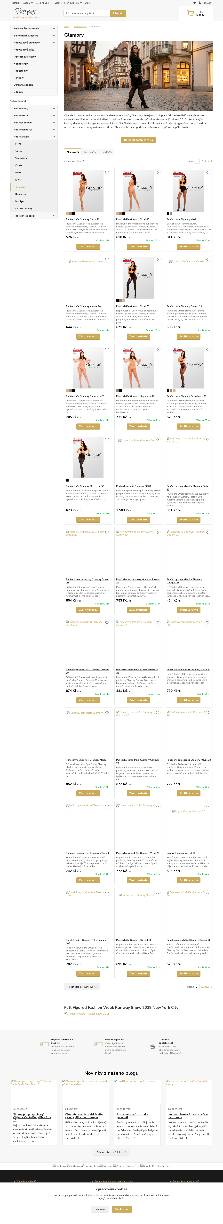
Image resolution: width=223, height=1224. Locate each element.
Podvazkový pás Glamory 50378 (133, 486)
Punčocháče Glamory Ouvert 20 (184, 306)
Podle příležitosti (24, 215)
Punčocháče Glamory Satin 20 (82, 219)
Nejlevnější (90, 152)
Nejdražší (107, 152)
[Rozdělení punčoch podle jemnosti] (137, 1092)
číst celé (32, 1141)
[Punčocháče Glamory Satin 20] (88, 192)
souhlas (96, 1195)
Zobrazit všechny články (109, 1152)
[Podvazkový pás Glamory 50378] (138, 459)
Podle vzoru (21, 115)
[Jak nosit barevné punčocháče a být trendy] (189, 1092)
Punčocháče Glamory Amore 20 (83, 306)
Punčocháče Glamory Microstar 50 (85, 486)
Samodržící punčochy (26, 35)
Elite (18, 179)
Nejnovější (73, 152)
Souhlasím (121, 1209)
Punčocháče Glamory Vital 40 (132, 219)
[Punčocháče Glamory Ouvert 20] (189, 279)
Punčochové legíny (25, 56)
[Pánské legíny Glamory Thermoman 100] (88, 913)
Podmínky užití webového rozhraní (114, 1181)
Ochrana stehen (23, 84)
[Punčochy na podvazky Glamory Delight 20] (189, 552)
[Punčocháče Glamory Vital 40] (138, 192)
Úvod (66, 26)
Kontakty (16, 2)
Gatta (18, 151)
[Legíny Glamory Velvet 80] (189, 826)
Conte (18, 165)
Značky (26, 2)
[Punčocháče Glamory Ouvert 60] (138, 913)
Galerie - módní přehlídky (67, 2)
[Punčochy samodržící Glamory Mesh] (88, 733)
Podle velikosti (23, 129)
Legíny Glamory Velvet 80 (181, 853)
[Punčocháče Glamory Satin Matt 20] (189, 369)
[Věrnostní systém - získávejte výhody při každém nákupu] (85, 1092)
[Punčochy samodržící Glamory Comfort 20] (88, 642)
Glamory (20, 187)
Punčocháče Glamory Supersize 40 (135, 396)
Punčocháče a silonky (26, 28)
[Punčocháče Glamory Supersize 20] (88, 369)
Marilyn (19, 201)
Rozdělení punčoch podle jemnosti (132, 1116)
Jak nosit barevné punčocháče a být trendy (188, 1116)
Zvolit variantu (88, 246)
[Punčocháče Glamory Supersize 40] (138, 369)
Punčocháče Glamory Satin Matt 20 (186, 396)
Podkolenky (21, 70)
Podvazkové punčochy (27, 42)
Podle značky (21, 136)
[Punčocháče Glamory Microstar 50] (88, 459)
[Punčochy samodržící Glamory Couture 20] (138, 733)
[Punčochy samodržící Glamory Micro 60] (189, 642)
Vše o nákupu (42, 2)
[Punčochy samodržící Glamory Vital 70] (138, 826)
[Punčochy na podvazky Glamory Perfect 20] (189, 459)
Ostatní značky (23, 208)
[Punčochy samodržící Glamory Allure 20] (189, 733)
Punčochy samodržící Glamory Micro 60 (188, 669)
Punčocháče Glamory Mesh (182, 219)
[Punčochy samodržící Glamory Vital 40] (88, 826)
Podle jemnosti (23, 122)
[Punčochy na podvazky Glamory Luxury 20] (138, 552)
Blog (87, 2)
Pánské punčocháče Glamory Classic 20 (188, 940)
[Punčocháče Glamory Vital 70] (138, 279)
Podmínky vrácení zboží (186, 1181)
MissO (18, 172)
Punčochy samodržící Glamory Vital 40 (87, 853)
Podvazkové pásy (24, 49)
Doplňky (18, 92)
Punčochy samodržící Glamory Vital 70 (137, 853)
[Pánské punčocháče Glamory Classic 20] (189, 913)
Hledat (117, 13)
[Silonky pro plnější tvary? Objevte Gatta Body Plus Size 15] (34, 1092)
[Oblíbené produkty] (194, 3)
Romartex (20, 194)
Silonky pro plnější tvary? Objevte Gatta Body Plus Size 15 (32, 1117)
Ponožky (19, 77)
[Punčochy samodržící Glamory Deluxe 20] (138, 642)
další (207, 161)
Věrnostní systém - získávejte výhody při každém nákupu (84, 1116)
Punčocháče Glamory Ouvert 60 (133, 940)
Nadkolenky (21, 63)
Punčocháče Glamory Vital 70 (132, 306)
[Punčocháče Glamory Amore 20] (88, 279)
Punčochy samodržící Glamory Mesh (86, 759)
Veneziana (21, 158)
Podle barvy (21, 108)
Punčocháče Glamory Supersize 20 (85, 396)
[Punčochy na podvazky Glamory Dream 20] (88, 552)
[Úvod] (35, 13)
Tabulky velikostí (26, 1181)
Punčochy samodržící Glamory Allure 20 (189, 759)
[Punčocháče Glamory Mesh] (189, 192)
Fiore (18, 143)
